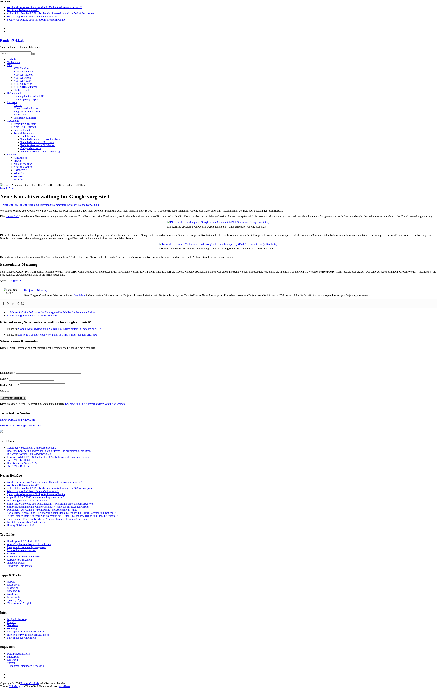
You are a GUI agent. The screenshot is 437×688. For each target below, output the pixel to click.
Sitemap (11, 662)
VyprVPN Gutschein (25, 123)
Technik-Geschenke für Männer (37, 145)
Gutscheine (13, 120)
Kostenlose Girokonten (26, 108)
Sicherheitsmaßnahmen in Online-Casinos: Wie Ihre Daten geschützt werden (48, 506)
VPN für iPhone (22, 77)
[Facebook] (3, 303)
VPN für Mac (21, 68)
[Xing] (17, 303)
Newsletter (12, 625)
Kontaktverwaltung (88, 204)
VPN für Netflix (22, 80)
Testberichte (13, 62)
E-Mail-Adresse (9, 385)
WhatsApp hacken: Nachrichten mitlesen (29, 544)
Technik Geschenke (24, 133)
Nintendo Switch (23, 166)
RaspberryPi (13, 584)
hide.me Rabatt (22, 129)
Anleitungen (20, 157)
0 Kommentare (58, 204)
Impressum (13, 656)
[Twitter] (8, 303)
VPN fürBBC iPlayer (25, 86)
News (12, 188)
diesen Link (12, 216)
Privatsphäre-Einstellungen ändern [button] (25, 631)
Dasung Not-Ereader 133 (20, 525)
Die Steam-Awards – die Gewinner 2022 (29, 453)
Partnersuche (14, 597)
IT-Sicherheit (14, 93)
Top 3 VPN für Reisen (19, 466)
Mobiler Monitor (23, 163)
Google (4, 188)
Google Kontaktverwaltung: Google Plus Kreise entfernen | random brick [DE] (60, 328)
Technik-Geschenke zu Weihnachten (40, 139)
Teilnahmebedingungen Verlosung (25, 665)
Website (4, 391)
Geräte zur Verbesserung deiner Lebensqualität (32, 447)
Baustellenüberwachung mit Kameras (27, 522)
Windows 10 (20, 176)
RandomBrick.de (12, 40)
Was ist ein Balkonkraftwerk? (23, 10)
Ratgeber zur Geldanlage (27, 111)
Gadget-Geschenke (30, 148)
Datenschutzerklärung (18, 653)
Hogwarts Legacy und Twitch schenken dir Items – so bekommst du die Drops (49, 450)
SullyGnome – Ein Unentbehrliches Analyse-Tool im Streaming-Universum (47, 518)
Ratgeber (12, 154)
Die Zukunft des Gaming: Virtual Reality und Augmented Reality (42, 509)
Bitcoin (18, 105)
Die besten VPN (22, 89)
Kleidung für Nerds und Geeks (23, 556)
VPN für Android (23, 74)
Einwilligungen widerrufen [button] (21, 637)
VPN (9, 65)
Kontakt (11, 622)
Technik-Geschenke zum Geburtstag (40, 151)
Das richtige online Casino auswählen (27, 500)
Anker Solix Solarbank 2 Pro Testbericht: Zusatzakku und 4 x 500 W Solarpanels (50, 13)
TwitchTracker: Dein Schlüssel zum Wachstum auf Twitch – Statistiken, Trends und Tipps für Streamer (62, 515)
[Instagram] (22, 303)
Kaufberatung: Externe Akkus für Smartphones (34, 315)
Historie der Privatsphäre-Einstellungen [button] (28, 634)
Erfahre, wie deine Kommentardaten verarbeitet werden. (95, 403)
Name (4, 378)
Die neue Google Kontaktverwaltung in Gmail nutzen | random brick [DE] (58, 334)
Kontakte (72, 204)
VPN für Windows (24, 71)
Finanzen (12, 102)
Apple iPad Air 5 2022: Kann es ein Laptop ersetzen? (35, 497)
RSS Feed (12, 659)
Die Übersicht (28, 136)
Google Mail (15, 280)
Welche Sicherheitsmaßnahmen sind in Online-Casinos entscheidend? (44, 7)
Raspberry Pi (21, 169)
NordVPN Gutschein (25, 126)
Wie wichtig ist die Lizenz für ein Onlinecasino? (33, 16)
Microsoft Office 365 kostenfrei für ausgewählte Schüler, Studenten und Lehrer (51, 312)
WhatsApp (19, 173)
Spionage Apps (15, 600)
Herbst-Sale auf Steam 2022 (22, 463)
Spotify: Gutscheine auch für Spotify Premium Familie (36, 19)
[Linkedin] (13, 303)
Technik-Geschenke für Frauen (37, 142)
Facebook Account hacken (21, 550)
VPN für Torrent (23, 83)
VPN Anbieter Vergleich (20, 603)
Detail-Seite (79, 295)
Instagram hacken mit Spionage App (26, 547)
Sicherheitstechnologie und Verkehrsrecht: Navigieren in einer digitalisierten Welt (50, 503)
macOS (18, 160)
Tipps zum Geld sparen (19, 565)
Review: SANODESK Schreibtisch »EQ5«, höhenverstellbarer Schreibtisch (48, 456)
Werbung (12, 628)
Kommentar (7, 372)
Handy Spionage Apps (26, 99)
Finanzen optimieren (25, 117)
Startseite (12, 59)
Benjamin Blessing (39, 204)
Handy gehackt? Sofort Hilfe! (30, 96)
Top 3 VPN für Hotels (19, 460)
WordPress (19, 179)
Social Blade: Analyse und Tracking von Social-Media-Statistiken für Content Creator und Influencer (61, 512)
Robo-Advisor (21, 114)
